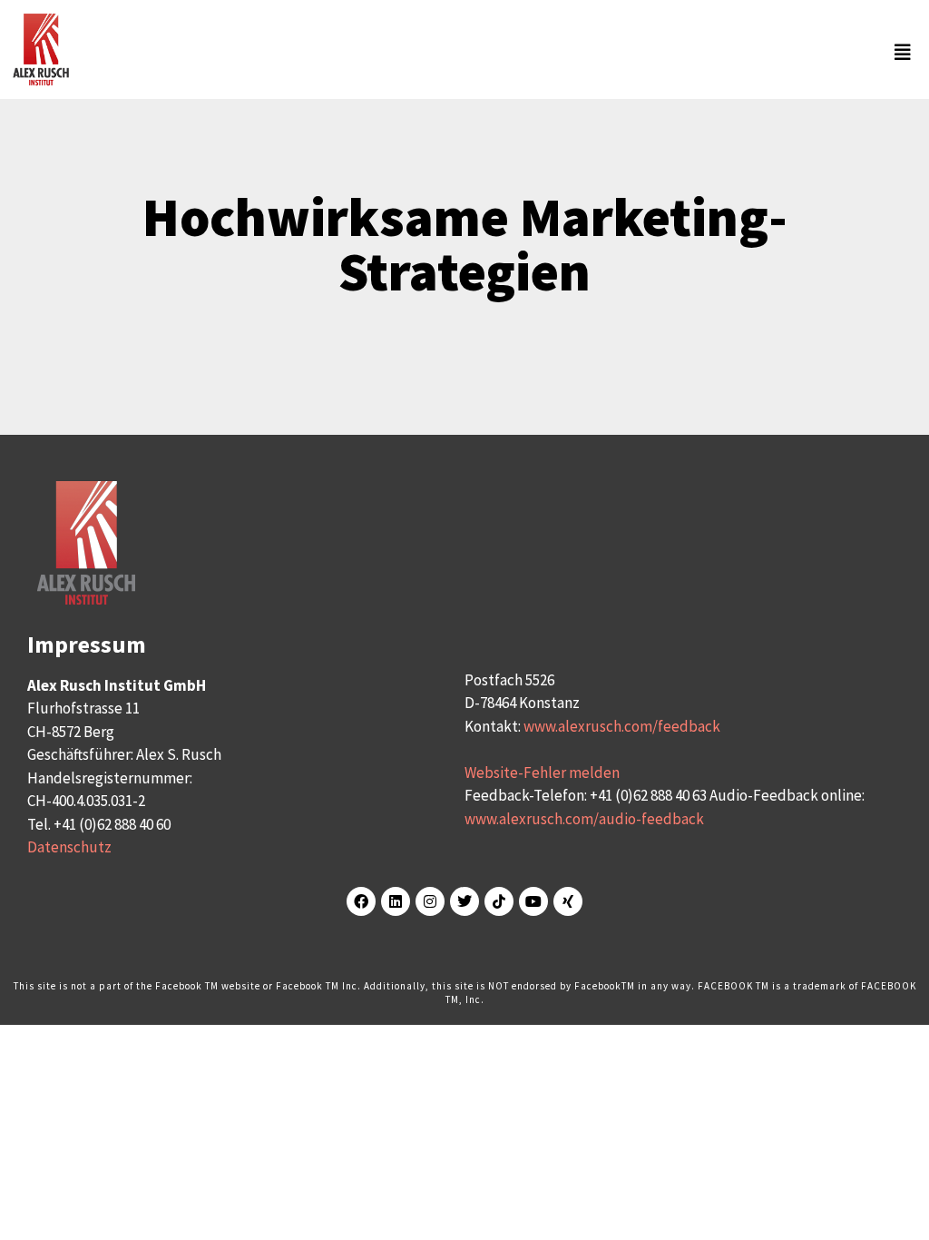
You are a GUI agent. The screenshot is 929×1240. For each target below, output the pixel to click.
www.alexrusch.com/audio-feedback (584, 819)
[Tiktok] (498, 901)
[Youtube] (533, 901)
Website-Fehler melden (542, 772)
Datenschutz (69, 847)
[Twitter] (464, 901)
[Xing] (567, 901)
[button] (496, 52)
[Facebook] (361, 901)
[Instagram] (430, 901)
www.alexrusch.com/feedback (621, 726)
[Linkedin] (395, 901)
